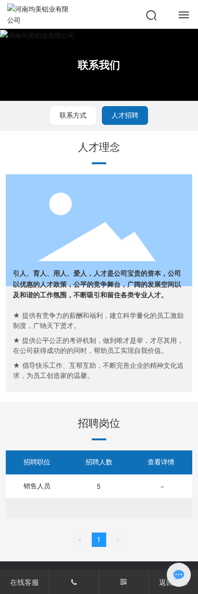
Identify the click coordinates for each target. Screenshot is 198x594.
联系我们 (99, 65)
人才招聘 (124, 115)
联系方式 (73, 115)
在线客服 (24, 582)
